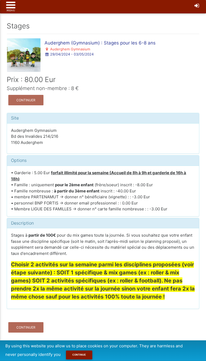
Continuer (25, 100)
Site (15, 118)
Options (19, 160)
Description (22, 223)
